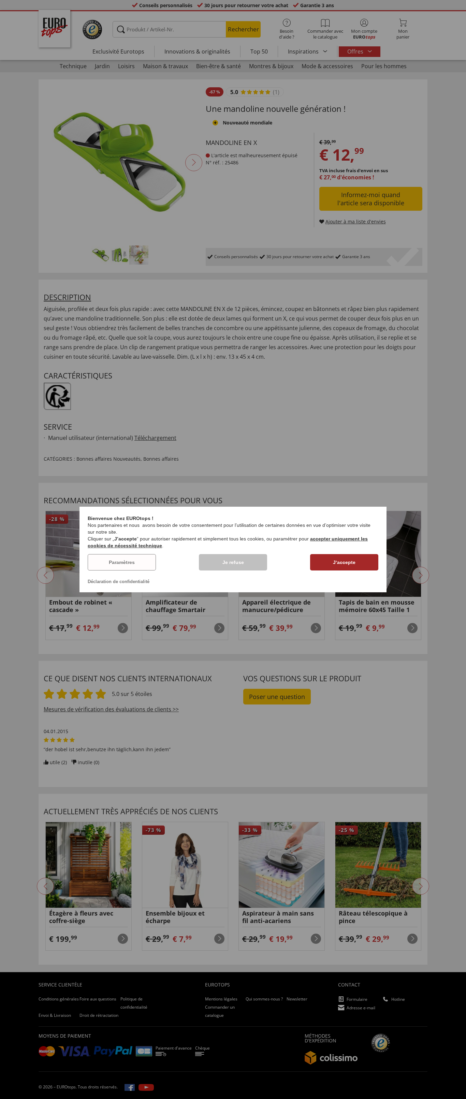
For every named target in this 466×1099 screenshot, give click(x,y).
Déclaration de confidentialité (118, 581)
